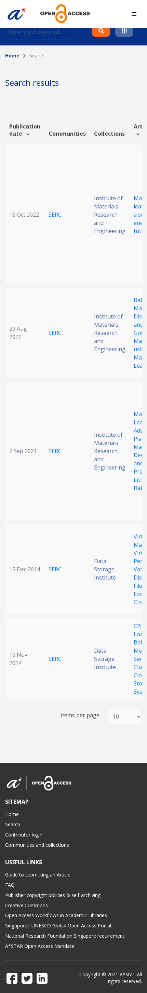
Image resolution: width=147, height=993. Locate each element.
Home (12, 55)
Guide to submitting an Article (37, 874)
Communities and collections (37, 845)
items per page (80, 715)
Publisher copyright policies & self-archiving (53, 895)
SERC (55, 214)
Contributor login (23, 834)
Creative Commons (26, 905)
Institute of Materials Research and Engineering (109, 214)
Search (12, 824)
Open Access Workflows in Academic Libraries (56, 915)
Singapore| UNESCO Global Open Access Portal (58, 925)
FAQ (10, 885)
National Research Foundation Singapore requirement (64, 936)
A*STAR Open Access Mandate (39, 946)
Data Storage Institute (105, 569)
